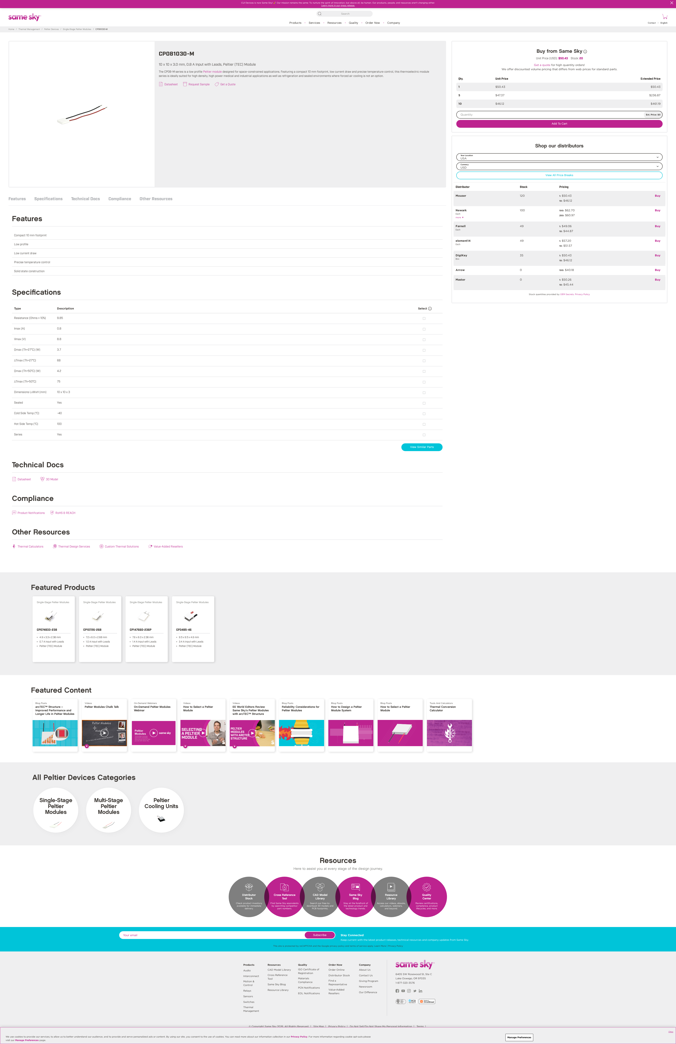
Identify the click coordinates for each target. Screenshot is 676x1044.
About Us (365, 969)
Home (11, 29)
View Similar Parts (422, 447)
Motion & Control (248, 983)
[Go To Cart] (664, 17)
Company (393, 23)
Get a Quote (228, 84)
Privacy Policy (395, 946)
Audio (247, 970)
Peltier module (212, 71)
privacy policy (337, 946)
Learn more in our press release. (338, 5)
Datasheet (171, 84)
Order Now (372, 23)
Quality (353, 23)
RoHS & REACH (65, 512)
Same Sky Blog (277, 984)
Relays (247, 990)
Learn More (380, 946)
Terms (420, 1026)
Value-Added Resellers (168, 546)
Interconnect (251, 976)
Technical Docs (85, 198)
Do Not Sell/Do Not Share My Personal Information (381, 1026)
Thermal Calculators (30, 546)
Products (295, 23)
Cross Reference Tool (277, 977)
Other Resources (156, 198)
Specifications (48, 198)
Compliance (119, 198)
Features (17, 198)
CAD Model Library (279, 969)
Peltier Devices (51, 29)
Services (314, 23)
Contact (652, 23)
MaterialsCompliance (305, 980)
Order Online (336, 969)
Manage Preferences (27, 1040)
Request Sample (199, 84)
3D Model (52, 479)
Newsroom (365, 986)
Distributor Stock (339, 975)
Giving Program (368, 981)
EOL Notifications (309, 993)
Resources (334, 23)
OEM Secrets (567, 294)
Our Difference (368, 992)
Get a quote (542, 65)
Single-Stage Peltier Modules (77, 29)
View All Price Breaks (559, 175)
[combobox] (344, 14)
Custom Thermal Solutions (122, 546)
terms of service (358, 946)
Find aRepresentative (337, 982)
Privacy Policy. (582, 294)
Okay (670, 1031)
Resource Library (278, 990)
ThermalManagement (251, 1009)
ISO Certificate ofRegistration (308, 971)
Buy (658, 195)
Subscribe (319, 935)
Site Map (318, 1026)
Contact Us (366, 975)
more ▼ (460, 217)
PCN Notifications (309, 987)
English (664, 23)
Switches (248, 1002)
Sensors (248, 996)
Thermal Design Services (74, 546)
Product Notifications (31, 512)
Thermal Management (29, 29)
